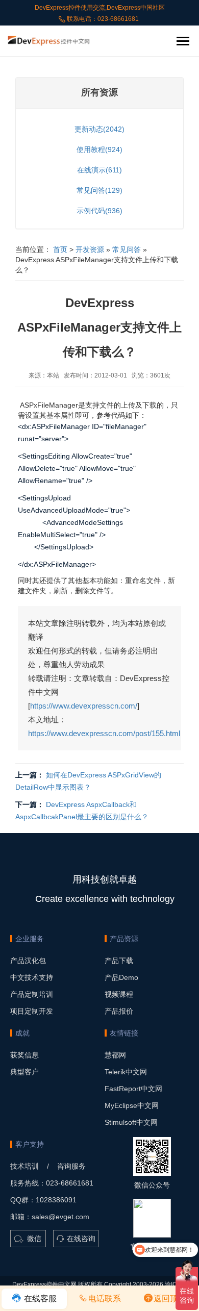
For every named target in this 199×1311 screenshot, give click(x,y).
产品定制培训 (31, 994)
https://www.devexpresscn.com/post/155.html (104, 733)
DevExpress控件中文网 (44, 1284)
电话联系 (104, 1298)
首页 (60, 249)
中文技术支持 (31, 977)
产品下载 (119, 960)
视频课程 (119, 994)
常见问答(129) (99, 190)
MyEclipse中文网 (132, 1105)
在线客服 (39, 1298)
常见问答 (126, 249)
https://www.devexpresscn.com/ (83, 705)
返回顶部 (170, 1298)
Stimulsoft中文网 (131, 1122)
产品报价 (119, 1011)
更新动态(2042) (99, 129)
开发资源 (90, 249)
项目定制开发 (31, 1011)
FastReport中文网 (133, 1089)
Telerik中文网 (126, 1072)
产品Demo (121, 977)
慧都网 (115, 1055)
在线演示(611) (99, 170)
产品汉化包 (28, 960)
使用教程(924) (99, 149)
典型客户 (24, 1072)
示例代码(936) (99, 211)
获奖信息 (24, 1055)
